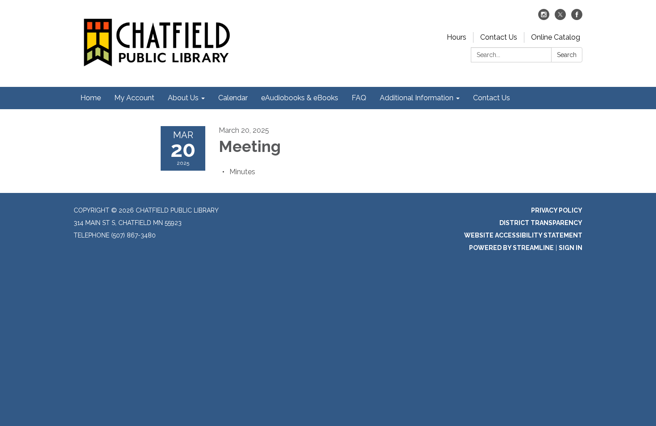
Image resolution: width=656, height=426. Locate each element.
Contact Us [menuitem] (491, 98)
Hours (456, 37)
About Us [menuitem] (183, 98)
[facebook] (576, 17)
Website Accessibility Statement (523, 235)
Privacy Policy (556, 210)
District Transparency (540, 222)
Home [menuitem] (90, 98)
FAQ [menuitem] (359, 98)
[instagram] (543, 17)
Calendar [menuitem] (233, 98)
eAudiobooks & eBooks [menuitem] (299, 98)
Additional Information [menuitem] (416, 98)
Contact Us (498, 37)
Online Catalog (555, 37)
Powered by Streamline (511, 247)
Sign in (570, 247)
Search (567, 54)
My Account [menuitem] (134, 98)
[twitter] (560, 17)
